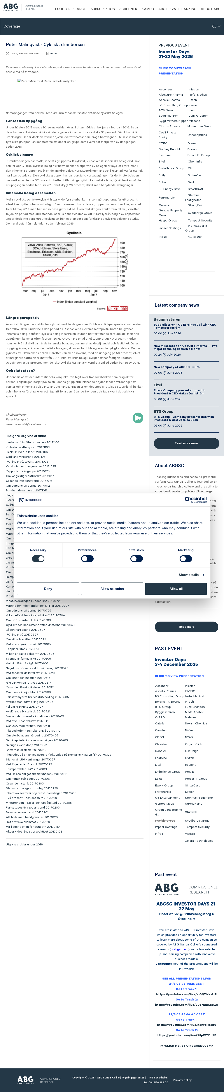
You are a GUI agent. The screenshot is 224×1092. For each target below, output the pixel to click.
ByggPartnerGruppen (173, 121)
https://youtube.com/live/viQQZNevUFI (186, 995)
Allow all (176, 589)
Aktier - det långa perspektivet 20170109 (34, 831)
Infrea (163, 236)
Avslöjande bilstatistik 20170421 (28, 711)
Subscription (103, 9)
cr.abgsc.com (179, 949)
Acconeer (165, 89)
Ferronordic (167, 197)
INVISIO (190, 691)
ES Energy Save (170, 189)
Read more (186, 627)
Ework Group (164, 785)
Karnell (193, 105)
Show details (189, 575)
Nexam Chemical (196, 723)
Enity (162, 175)
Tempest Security (200, 220)
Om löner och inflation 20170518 (28, 678)
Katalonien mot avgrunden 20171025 (31, 466)
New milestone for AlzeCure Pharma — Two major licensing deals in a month (186, 348)
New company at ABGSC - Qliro (177, 367)
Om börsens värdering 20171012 (28, 485)
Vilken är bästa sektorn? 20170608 (30, 654)
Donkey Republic (170, 149)
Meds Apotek (194, 712)
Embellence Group (171, 168)
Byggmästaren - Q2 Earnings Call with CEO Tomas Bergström (185, 326)
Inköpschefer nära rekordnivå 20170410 (33, 731)
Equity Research (70, 9)
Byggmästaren (168, 115)
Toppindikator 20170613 (22, 649)
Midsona (194, 121)
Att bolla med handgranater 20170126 (32, 817)
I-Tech (189, 701)
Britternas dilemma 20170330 (26, 750)
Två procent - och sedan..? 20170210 (31, 798)
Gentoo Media (165, 803)
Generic (164, 205)
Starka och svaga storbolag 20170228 (32, 788)
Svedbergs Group (200, 213)
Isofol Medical (198, 95)
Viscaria (190, 834)
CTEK (163, 143)
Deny (48, 589)
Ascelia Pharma (169, 100)
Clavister (161, 744)
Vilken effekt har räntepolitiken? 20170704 (35, 615)
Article (53, 53)
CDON (159, 737)
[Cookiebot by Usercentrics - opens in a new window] (188, 500)
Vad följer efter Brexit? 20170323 (29, 764)
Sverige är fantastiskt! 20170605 (28, 658)
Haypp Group (168, 220)
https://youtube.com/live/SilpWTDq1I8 (187, 1036)
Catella (159, 723)
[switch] (87, 558)
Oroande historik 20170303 (25, 783)
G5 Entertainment (167, 798)
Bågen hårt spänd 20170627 (25, 630)
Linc (191, 110)
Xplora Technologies (199, 841)
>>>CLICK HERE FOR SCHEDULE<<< (186, 1046)
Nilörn (189, 730)
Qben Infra (195, 161)
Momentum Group (199, 126)
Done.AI (160, 751)
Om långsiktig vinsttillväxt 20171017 (30, 476)
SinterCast (195, 175)
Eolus (162, 182)
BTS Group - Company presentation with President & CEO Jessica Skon (184, 419)
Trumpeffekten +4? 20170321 (26, 769)
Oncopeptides (197, 135)
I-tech (193, 100)
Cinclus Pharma (169, 126)
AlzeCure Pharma (171, 95)
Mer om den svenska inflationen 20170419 (35, 716)
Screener (128, 9)
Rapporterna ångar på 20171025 (28, 471)
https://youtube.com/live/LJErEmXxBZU (186, 1005)
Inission (194, 89)
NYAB (189, 737)
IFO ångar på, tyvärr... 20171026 (27, 461)
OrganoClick (193, 744)
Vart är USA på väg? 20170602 (27, 663)
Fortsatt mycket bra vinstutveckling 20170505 (37, 697)
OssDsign (191, 751)
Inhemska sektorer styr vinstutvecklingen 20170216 (41, 793)
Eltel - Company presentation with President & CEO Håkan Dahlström (179, 392)
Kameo (148, 9)
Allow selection (112, 589)
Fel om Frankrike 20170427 (24, 706)
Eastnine (165, 155)
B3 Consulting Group (173, 105)
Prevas (192, 149)
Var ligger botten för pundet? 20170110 (33, 827)
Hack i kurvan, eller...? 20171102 (27, 452)
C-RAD (160, 717)
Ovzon (189, 758)
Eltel (162, 161)
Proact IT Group (198, 155)
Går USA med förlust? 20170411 (28, 726)
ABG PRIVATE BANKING (177, 9)
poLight (190, 765)
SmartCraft (195, 189)
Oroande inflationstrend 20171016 (29, 481)
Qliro (191, 168)
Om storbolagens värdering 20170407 (32, 735)
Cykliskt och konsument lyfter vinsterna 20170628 (40, 625)
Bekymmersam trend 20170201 (27, 812)
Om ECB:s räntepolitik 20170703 (28, 620)
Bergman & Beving (167, 701)
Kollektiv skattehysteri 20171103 (28, 447)
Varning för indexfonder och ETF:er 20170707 (37, 606)
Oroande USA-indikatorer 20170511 (30, 687)
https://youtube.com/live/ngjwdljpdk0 (186, 1025)
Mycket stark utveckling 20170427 (29, 702)
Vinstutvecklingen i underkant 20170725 (33, 601)
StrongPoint (196, 205)
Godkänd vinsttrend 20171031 (26, 457)
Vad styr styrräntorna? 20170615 (28, 644)
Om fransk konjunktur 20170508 (28, 692)
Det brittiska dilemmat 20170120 (28, 822)
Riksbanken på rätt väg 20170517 (28, 682)
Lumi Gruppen (198, 115)
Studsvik (191, 812)
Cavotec (160, 730)
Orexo (191, 143)
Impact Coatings (170, 228)
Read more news (186, 443)
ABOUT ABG (210, 9)
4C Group (195, 236)
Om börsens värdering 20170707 (28, 610)
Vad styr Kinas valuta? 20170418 (28, 721)
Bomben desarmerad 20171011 (26, 490)
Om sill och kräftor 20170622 (26, 639)
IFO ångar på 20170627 (22, 634)
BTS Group (167, 110)
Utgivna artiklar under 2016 (24, 844)
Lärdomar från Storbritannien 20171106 (32, 442)
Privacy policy (182, 1080)
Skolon (192, 182)
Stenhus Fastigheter (199, 798)
